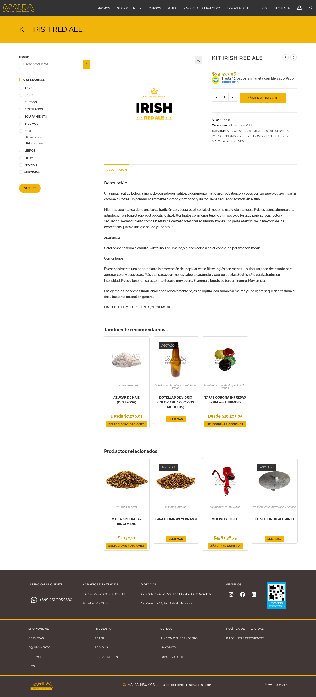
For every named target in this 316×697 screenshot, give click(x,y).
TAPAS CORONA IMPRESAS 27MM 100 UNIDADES (225, 400)
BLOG (262, 8)
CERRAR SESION (106, 657)
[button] (198, 60)
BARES (29, 95)
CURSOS (155, 8)
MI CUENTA (282, 8)
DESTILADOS (33, 109)
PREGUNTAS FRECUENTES (245, 638)
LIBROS (29, 150)
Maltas (132, 507)
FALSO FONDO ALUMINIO (274, 519)
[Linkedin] (254, 594)
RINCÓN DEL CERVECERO (201, 8)
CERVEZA (241, 131)
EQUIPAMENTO (39, 647)
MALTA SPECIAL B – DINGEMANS (127, 521)
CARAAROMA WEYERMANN (176, 519)
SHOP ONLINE (127, 8)
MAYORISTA (168, 647)
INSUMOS (258, 136)
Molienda (234, 507)
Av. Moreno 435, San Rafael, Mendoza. (166, 603)
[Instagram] (231, 594)
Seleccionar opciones (126, 424)
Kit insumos (237, 125)
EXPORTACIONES (239, 8)
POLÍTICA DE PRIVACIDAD (245, 628)
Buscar (24, 57)
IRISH (269, 136)
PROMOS (103, 8)
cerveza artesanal (261, 131)
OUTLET (30, 188)
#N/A (28, 88)
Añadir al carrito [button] (225, 546)
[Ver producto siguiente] (293, 57)
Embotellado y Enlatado (181, 385)
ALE (229, 131)
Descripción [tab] (116, 169)
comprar (243, 136)
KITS (249, 125)
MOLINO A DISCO (225, 519)
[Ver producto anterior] (285, 57)
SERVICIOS (32, 171)
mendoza (229, 141)
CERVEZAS (36, 638)
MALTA (217, 141)
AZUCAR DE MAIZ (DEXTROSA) (126, 400)
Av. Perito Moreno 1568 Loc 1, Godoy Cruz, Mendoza (176, 594)
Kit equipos (34, 137)
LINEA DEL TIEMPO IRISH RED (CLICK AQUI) (137, 307)
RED (241, 141)
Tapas (175, 388)
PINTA (172, 8)
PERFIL (99, 638)
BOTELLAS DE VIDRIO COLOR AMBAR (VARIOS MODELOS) (175, 402)
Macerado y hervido (283, 507)
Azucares (120, 385)
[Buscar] (86, 64)
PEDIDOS (101, 647)
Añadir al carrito (263, 98)
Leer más (176, 419)
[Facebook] (243, 594)
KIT (277, 136)
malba (285, 136)
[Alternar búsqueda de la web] (311, 8)
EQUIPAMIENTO (218, 507)
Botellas (160, 385)
